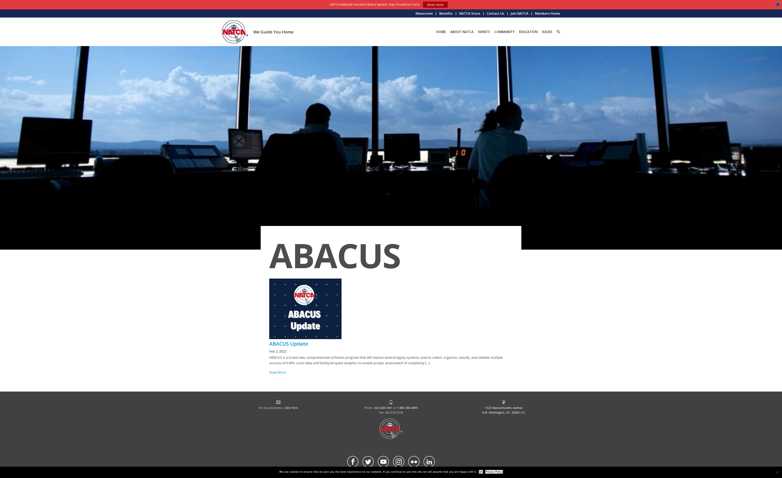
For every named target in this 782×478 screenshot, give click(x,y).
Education (528, 32)
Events (484, 32)
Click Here (291, 408)
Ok (481, 471)
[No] (777, 472)
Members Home (547, 13)
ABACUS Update (288, 343)
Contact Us (495, 13)
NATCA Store (469, 13)
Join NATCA (519, 13)
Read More (277, 372)
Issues (547, 32)
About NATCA (462, 32)
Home (441, 32)
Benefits (446, 13)
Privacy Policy (494, 471)
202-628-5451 (383, 408)
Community (504, 32)
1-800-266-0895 (407, 408)
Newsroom (424, 13)
